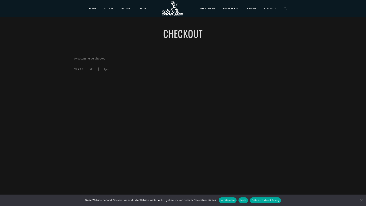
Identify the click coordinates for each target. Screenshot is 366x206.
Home (93, 8)
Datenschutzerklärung (265, 200)
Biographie (230, 8)
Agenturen (207, 8)
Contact (270, 8)
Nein (243, 200)
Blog (143, 8)
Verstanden (228, 200)
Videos (108, 8)
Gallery (126, 8)
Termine (251, 8)
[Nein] (361, 200)
